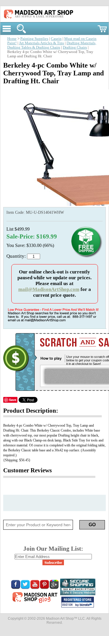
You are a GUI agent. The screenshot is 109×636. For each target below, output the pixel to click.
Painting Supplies (34, 39)
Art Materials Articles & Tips (41, 43)
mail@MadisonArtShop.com (48, 289)
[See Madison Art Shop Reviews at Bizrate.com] (77, 602)
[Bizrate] (86, 605)
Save (12, 400)
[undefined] (55, 204)
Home (12, 39)
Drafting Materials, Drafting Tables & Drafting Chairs (51, 45)
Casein (56, 39)
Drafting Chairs (75, 47)
